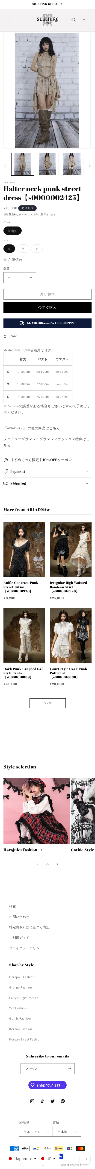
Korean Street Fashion (25, 1039)
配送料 (12, 214)
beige (14, 231)
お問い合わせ (19, 917)
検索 (12, 906)
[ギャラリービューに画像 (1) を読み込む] (22, 164)
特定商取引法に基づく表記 (29, 927)
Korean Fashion (20, 1029)
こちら (54, 428)
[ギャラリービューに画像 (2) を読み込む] (47, 164)
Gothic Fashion (20, 1018)
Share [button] (13, 336)
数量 (6, 268)
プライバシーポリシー (26, 948)
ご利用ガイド (19, 938)
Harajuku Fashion (20, 849)
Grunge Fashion (20, 987)
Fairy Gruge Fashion (23, 998)
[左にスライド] (5, 165)
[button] (9, 20)
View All (48, 703)
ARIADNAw (9, 182)
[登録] (69, 1068)
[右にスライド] (90, 165)
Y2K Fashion (18, 1008)
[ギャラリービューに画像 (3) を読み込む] (72, 164)
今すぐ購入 (47, 307)
